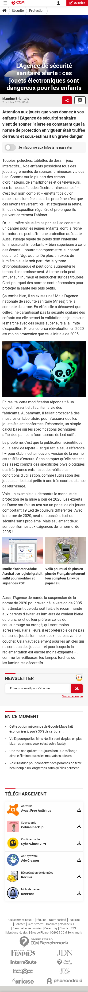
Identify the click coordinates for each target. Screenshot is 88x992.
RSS (73, 928)
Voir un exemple (72, 696)
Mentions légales (17, 932)
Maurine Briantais (15, 98)
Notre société (57, 920)
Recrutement (35, 924)
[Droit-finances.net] (65, 962)
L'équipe (41, 920)
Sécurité (18, 10)
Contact (20, 924)
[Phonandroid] (65, 981)
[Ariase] (23, 981)
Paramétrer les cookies (27, 928)
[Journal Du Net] (65, 953)
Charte (64, 928)
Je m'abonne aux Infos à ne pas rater (45, 147)
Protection (36, 10)
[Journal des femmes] (23, 953)
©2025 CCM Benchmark (66, 932)
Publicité (74, 920)
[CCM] (18, 3)
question (79, 2)
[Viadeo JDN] (65, 971)
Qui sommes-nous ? (21, 920)
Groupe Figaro (40, 932)
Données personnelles (60, 924)
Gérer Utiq (50, 928)
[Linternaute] (23, 962)
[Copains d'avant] (23, 971)
